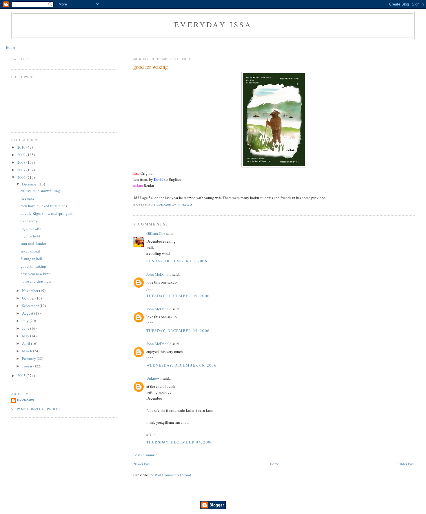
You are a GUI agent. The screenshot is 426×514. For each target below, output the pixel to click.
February (29, 358)
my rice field (30, 236)
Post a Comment (146, 454)
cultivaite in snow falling (40, 190)
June (26, 328)
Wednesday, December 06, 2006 (181, 365)
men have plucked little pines (44, 205)
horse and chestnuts (36, 281)
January (28, 366)
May (26, 335)
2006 (21, 177)
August (28, 313)
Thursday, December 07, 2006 (179, 442)
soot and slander (33, 243)
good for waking (33, 266)
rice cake (27, 198)
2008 (21, 162)
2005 (21, 375)
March (27, 351)
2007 (21, 169)
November (30, 290)
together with (31, 228)
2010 (21, 147)
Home (10, 47)
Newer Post (142, 463)
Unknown (154, 378)
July (26, 320)
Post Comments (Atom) (173, 474)
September (30, 305)
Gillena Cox (155, 233)
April (26, 343)
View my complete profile (36, 409)
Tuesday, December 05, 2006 (178, 295)
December (30, 184)
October (28, 298)
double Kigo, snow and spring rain (47, 213)
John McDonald (159, 274)
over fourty (29, 220)
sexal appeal (30, 251)
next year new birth (36, 273)
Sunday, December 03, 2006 (176, 261)
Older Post (406, 463)
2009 (21, 154)
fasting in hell (31, 258)
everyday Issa (213, 24)
